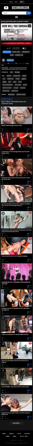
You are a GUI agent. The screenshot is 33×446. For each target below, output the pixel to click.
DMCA (14, 436)
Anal (11, 72)
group (14, 81)
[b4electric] (4, 60)
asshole (9, 75)
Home (4, 433)
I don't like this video (10, 48)
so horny (16, 87)
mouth (25, 84)
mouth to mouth (7, 87)
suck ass (22, 87)
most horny (18, 84)
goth (9, 81)
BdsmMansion (14, 443)
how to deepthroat (8, 84)
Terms (7, 436)
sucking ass (15, 90)
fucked (17, 78)
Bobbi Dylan (11, 94)
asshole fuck (16, 75)
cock (4, 78)
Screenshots (26, 52)
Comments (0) (19, 55)
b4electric (10, 60)
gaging (4, 81)
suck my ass (6, 90)
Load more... (16, 423)
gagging (24, 78)
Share (12, 55)
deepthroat (10, 78)
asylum (24, 75)
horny (19, 81)
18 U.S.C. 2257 (23, 436)
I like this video (7, 48)
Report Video (16, 52)
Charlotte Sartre (21, 94)
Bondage (17, 72)
